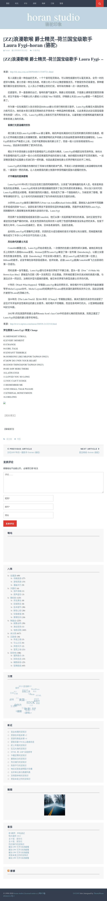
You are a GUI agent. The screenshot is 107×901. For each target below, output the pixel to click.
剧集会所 (17, 623)
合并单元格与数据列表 (20, 772)
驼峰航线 (17, 665)
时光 (16, 3)
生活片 (13, 705)
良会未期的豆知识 (18, 731)
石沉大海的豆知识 (18, 748)
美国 (22, 701)
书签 (19, 439)
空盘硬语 (17, 613)
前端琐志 (17, 603)
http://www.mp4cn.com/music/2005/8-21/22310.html (33, 323)
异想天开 (17, 646)
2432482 (76, 893)
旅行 (15, 689)
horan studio (53, 16)
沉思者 (13, 636)
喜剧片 (37, 703)
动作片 (18, 705)
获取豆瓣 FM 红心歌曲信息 (22, 741)
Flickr (33, 697)
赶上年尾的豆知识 (18, 745)
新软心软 (17, 610)
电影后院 (17, 630)
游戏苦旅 (17, 581)
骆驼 (7, 3)
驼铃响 (13, 652)
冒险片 (22, 685)
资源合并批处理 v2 (19, 735)
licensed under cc (31, 893)
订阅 (52, 3)
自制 (34, 3)
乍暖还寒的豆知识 (18, 755)
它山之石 (17, 642)
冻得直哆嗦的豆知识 (19, 775)
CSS (17, 694)
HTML (39, 697)
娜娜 (14, 703)
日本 (13, 692)
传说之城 (17, 639)
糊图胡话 (17, 662)
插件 (19, 688)
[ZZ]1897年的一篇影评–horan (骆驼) (24, 451)
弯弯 (16, 695)
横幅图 (35, 699)
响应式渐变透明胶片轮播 (21, 768)
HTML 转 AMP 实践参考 (21, 752)
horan (7, 50)
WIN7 (24, 698)
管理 (61, 3)
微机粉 (13, 597)
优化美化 (17, 600)
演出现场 (17, 626)
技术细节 (17, 607)
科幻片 (17, 710)
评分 (25, 3)
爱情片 (28, 687)
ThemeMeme (99, 893)
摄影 (18, 711)
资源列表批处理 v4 (19, 738)
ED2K (31, 705)
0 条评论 (36, 50)
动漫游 (13, 575)
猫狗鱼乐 (17, 655)
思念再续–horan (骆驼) (89, 451)
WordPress (37, 691)
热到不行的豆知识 (18, 765)
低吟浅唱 (17, 591)
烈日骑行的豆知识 (18, 762)
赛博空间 (17, 617)
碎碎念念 (17, 658)
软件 (33, 710)
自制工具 (28, 693)
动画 (12, 699)
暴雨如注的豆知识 (18, 758)
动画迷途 (17, 578)
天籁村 (13, 588)
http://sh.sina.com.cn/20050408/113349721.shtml (31, 71)
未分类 (9, 439)
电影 (27, 710)
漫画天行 (17, 585)
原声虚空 (17, 594)
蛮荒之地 (17, 649)
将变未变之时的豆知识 (20, 778)
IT (10, 698)
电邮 (43, 3)
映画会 (13, 620)
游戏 (26, 713)
